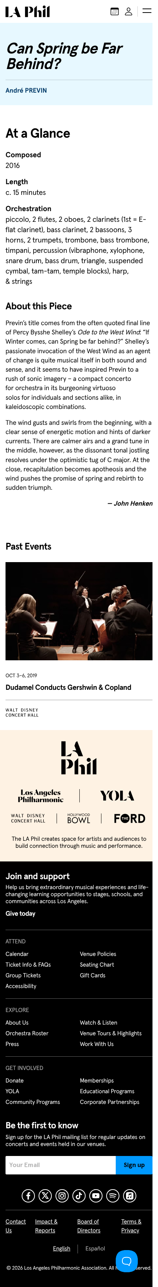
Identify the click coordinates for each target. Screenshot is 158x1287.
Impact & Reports (46, 1226)
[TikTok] (79, 1195)
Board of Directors (88, 1226)
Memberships (97, 1081)
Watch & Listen (99, 1023)
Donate (15, 1081)
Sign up (134, 1165)
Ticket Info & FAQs (28, 965)
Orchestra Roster (27, 1034)
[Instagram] (62, 1195)
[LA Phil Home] (28, 11)
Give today (20, 914)
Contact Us (16, 1226)
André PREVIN (26, 90)
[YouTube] (96, 1195)
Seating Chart (97, 965)
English (61, 1249)
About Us (17, 1023)
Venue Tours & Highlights (111, 1034)
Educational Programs (107, 1092)
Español (95, 1249)
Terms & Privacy (131, 1226)
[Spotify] (112, 1195)
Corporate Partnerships (110, 1102)
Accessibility (21, 987)
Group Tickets (23, 976)
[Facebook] (28, 1195)
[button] (146, 11)
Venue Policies (98, 954)
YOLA (12, 1092)
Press (12, 1044)
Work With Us (97, 1044)
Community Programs (33, 1102)
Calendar (17, 954)
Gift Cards (92, 976)
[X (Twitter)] (45, 1195)
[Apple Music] (129, 1195)
